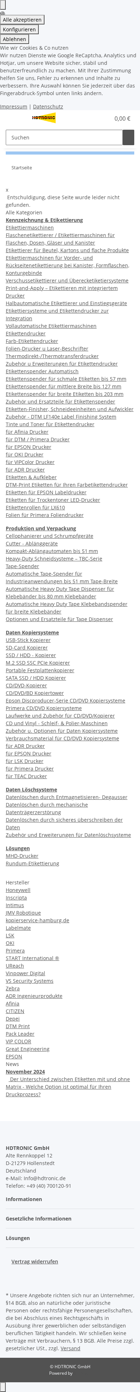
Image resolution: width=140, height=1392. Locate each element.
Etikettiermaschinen (30, 227)
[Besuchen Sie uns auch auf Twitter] (11, 1273)
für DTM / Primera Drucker (38, 439)
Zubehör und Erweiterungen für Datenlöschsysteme (68, 834)
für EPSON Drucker (28, 446)
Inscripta (16, 897)
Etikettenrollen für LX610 (35, 507)
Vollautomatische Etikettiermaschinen (51, 325)
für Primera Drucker (30, 768)
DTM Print (18, 1026)
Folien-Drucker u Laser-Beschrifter (47, 348)
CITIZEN (15, 1011)
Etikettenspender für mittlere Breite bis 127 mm (63, 386)
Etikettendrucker (26, 333)
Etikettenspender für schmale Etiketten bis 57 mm (66, 378)
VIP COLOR (18, 1041)
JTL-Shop (82, 1373)
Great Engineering (28, 1048)
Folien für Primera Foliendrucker (45, 515)
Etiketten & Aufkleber (31, 477)
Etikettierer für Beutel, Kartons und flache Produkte (67, 250)
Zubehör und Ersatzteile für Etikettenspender (60, 401)
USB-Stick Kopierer (28, 640)
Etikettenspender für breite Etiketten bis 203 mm (64, 394)
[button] (97, 118)
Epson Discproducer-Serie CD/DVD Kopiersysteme (65, 700)
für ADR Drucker (25, 469)
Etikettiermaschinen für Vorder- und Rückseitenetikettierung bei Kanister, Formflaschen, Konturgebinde (67, 265)
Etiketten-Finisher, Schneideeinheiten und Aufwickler (70, 409)
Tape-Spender (22, 566)
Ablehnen (14, 39)
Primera (15, 950)
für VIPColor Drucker (30, 462)
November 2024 (25, 1071)
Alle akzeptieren (22, 19)
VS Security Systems (29, 980)
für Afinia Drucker (27, 431)
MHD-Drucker (22, 855)
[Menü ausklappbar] (15, 118)
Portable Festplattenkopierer (40, 670)
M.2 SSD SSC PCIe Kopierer (38, 662)
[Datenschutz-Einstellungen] (3, 5)
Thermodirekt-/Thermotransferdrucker (52, 356)
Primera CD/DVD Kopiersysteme (44, 708)
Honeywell (18, 890)
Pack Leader (20, 1033)
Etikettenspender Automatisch (42, 371)
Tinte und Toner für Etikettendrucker (50, 424)
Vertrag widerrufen (34, 1261)
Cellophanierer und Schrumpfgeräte (49, 535)
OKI (10, 943)
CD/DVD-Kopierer (26, 685)
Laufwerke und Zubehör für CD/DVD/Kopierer (60, 715)
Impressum (13, 106)
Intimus (15, 905)
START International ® (32, 958)
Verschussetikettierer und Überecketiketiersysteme (67, 280)
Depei (13, 1018)
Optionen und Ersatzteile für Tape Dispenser (59, 619)
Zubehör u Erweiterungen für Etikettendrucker (62, 363)
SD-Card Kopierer (27, 647)
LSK (10, 935)
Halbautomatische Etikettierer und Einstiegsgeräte (66, 303)
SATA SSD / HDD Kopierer (36, 677)
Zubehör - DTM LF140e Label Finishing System (61, 416)
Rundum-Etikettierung (32, 863)
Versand (70, 1348)
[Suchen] (128, 137)
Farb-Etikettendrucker (32, 341)
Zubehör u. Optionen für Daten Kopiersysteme (62, 730)
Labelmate (18, 927)
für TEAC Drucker (26, 776)
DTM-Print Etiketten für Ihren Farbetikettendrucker (67, 484)
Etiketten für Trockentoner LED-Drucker (53, 499)
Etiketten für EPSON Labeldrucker (46, 492)
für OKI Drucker (24, 454)
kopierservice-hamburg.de (37, 920)
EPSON (14, 1056)
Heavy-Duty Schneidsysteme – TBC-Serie (54, 558)
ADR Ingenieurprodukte (34, 995)
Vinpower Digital (25, 973)
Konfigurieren (19, 29)
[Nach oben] (3, 1387)
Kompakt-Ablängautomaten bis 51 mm (52, 551)
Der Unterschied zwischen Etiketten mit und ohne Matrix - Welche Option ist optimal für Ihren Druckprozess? (68, 1087)
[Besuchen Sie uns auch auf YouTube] (11, 1282)
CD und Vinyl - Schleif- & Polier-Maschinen (57, 723)
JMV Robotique (23, 912)
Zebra (13, 988)
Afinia (12, 1003)
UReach (15, 965)
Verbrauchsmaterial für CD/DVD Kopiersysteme (62, 738)
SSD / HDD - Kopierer (31, 655)
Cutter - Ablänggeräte (32, 543)
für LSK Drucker (24, 761)
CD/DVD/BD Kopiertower (35, 693)
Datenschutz (48, 106)
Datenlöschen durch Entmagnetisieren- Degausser (66, 797)
